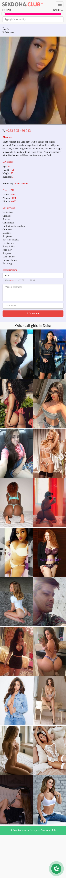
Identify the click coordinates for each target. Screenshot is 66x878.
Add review (33, 356)
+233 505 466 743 (18, 174)
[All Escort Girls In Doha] (23, 4)
